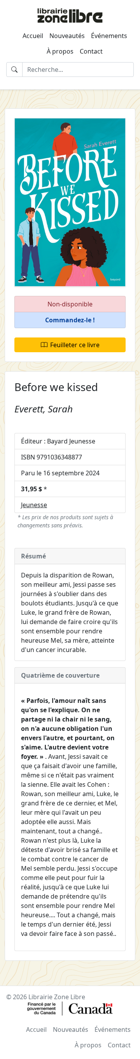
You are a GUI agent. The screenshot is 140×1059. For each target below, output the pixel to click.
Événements (109, 35)
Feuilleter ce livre (75, 345)
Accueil (33, 35)
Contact (91, 51)
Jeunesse (34, 505)
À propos (60, 51)
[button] (70, 320)
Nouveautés (67, 35)
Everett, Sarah (43, 408)
